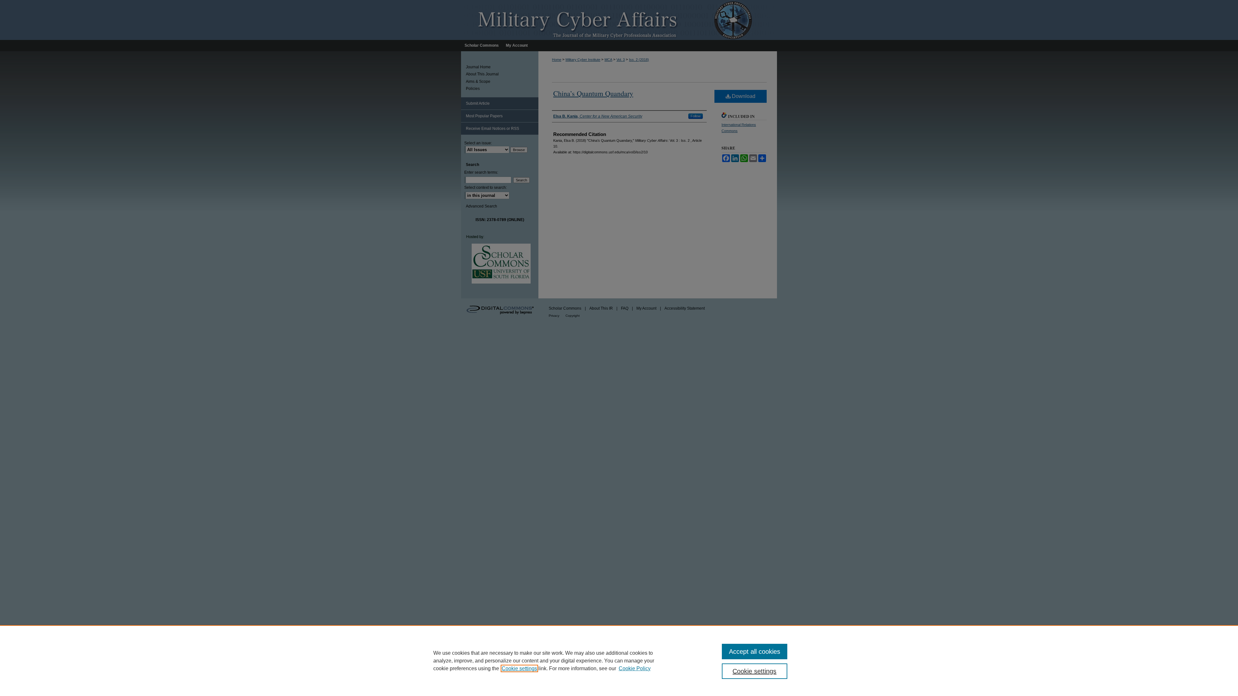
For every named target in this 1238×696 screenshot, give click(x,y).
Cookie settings (519, 668)
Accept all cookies (754, 651)
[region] (619, 660)
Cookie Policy (635, 668)
